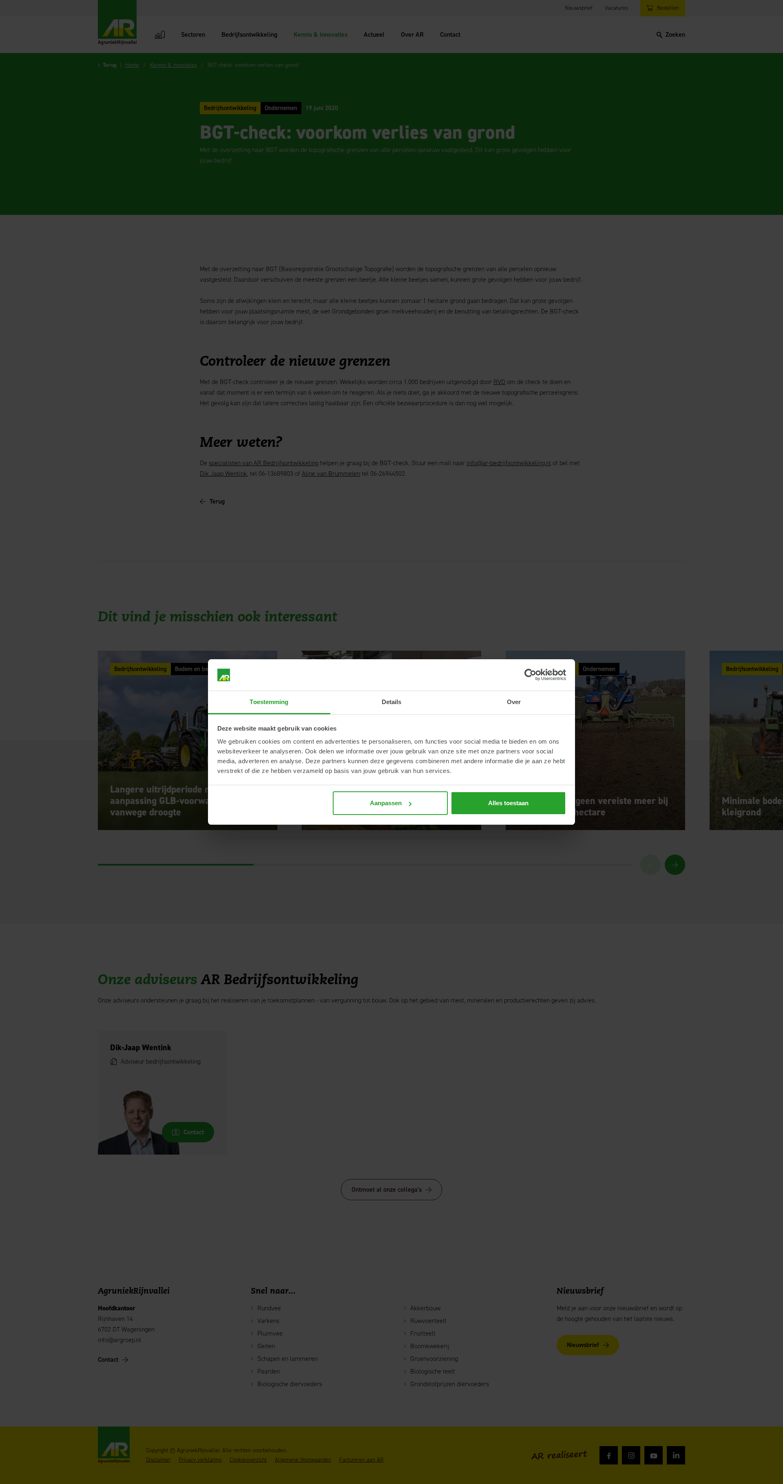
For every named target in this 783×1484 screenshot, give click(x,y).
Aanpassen (386, 802)
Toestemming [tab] (269, 701)
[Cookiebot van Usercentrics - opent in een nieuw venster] (530, 675)
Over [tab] (514, 701)
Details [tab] (392, 701)
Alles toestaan (508, 802)
